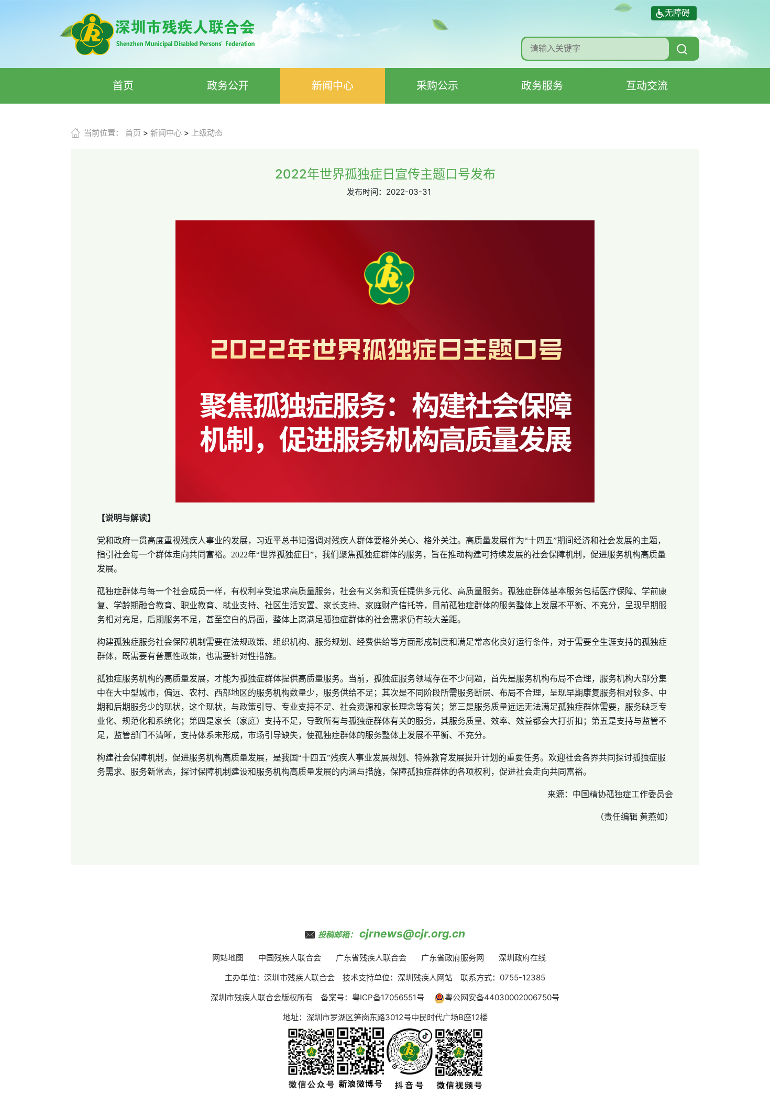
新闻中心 (333, 86)
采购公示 (437, 86)
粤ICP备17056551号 (388, 997)
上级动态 (207, 133)
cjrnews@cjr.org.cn (412, 933)
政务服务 (542, 86)
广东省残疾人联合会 (371, 958)
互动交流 (647, 86)
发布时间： (366, 192)
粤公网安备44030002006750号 (502, 997)
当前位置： (103, 133)
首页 (123, 86)
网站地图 (228, 958)
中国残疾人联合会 (289, 958)
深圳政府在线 (522, 958)
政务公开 (228, 86)
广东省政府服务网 (452, 958)
